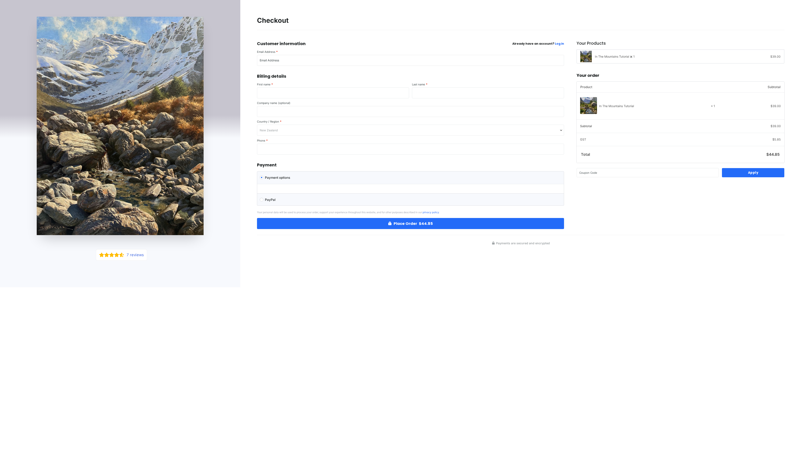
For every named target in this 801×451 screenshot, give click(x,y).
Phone (262, 140)
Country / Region (269, 121)
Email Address (267, 52)
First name (265, 84)
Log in (559, 44)
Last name (419, 84)
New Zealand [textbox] (269, 130)
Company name (273, 103)
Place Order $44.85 (413, 223)
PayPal (270, 200)
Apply (753, 172)
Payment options (277, 178)
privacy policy (431, 212)
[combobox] (410, 130)
